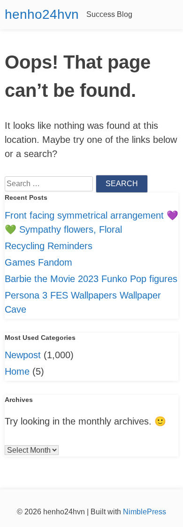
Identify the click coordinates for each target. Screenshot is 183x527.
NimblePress (143, 512)
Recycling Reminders (48, 246)
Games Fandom (38, 262)
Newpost (23, 355)
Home (17, 371)
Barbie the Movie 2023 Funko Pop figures (91, 279)
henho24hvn (42, 14)
